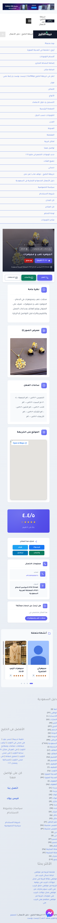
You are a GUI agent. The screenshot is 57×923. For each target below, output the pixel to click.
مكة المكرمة (51, 849)
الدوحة (54, 733)
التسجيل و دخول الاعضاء (43, 102)
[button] (31, 683)
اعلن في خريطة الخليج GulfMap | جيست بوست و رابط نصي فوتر (28, 79)
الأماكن (51, 89)
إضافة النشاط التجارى (44, 63)
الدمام (23, 249)
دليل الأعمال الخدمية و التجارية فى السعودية (35, 181)
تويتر (20, 547)
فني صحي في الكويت (16, 743)
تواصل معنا (49, 148)
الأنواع (51, 96)
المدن (51, 122)
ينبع (55, 860)
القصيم (54, 757)
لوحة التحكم (49, 214)
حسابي (51, 168)
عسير (54, 839)
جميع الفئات (49, 161)
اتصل (43, 277)
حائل (55, 815)
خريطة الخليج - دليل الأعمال (21, 34)
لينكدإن (20, 553)
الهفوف (53, 781)
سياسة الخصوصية (46, 187)
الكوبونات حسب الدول (44, 115)
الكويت (54, 771)
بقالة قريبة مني (43, 879)
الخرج (54, 727)
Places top (49, 44)
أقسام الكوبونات (47, 57)
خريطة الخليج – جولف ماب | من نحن (39, 174)
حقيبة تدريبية (18, 739)
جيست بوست (33, 918)
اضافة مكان (49, 70)
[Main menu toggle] (2, 34)
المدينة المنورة (51, 774)
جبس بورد (7, 739)
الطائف (54, 750)
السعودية (52, 744)
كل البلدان (50, 200)
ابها (55, 709)
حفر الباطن (52, 822)
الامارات (53, 720)
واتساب (27, 277)
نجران (54, 856)
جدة (55, 805)
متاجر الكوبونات (47, 220)
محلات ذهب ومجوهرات (40, 249)
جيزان (54, 812)
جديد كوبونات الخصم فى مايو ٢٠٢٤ (40, 155)
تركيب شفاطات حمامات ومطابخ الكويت (12, 746)
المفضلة (50, 135)
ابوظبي (54, 713)
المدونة (51, 129)
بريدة (55, 788)
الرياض (54, 740)
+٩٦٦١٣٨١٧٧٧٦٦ (32, 576)
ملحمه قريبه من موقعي (44, 872)
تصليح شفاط (11, 757)
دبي (55, 832)
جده (55, 808)
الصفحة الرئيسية (47, 109)
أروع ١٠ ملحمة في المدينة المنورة (40, 50)
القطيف (53, 764)
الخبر (55, 723)
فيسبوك (36, 547)
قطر (55, 846)
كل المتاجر (49, 207)
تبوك (55, 795)
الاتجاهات (11, 277)
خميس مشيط (50, 826)
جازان (54, 802)
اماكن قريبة (49, 142)
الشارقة (53, 747)
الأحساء (53, 716)
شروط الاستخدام (46, 194)
